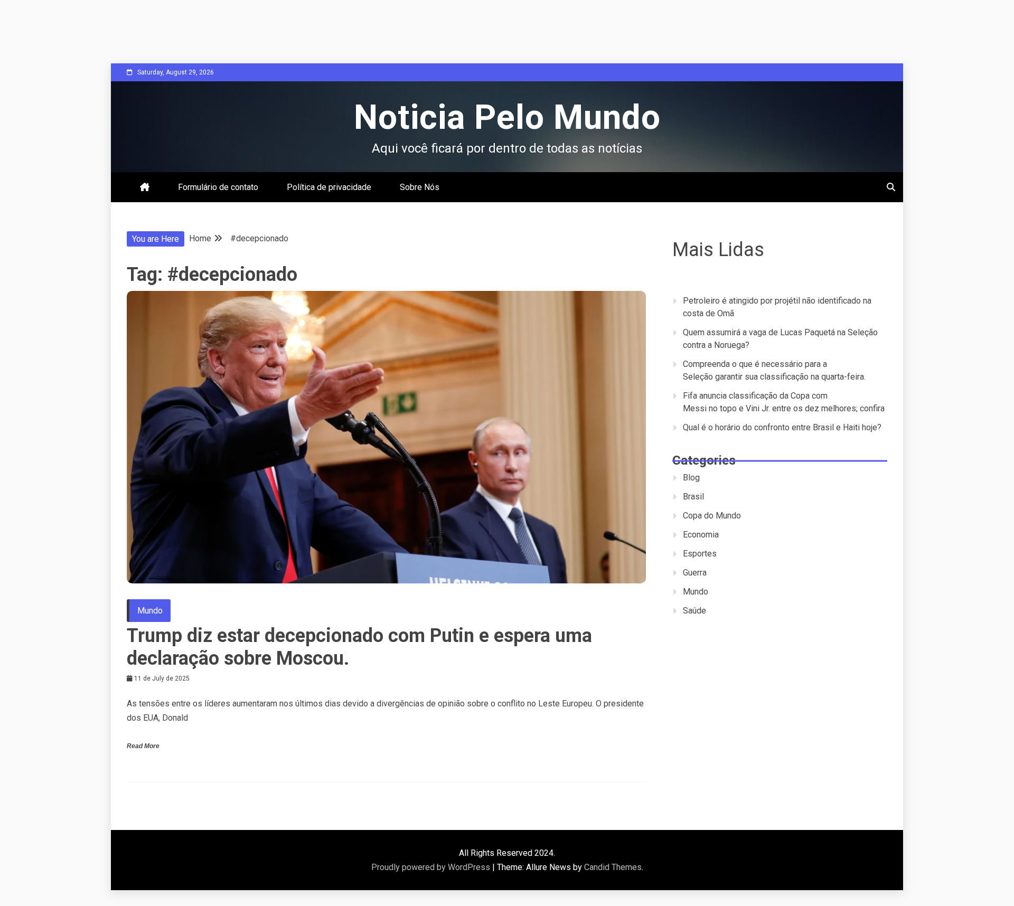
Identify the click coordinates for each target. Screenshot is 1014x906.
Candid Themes (613, 867)
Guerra (695, 573)
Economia (701, 535)
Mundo (150, 611)
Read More (143, 746)
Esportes (700, 554)
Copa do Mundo (712, 516)
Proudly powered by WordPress (431, 867)
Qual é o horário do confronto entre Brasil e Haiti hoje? (782, 427)
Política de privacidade (329, 187)
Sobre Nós (419, 187)
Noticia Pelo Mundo (507, 117)
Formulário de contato (218, 187)
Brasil (693, 497)
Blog (691, 478)
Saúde (694, 611)
